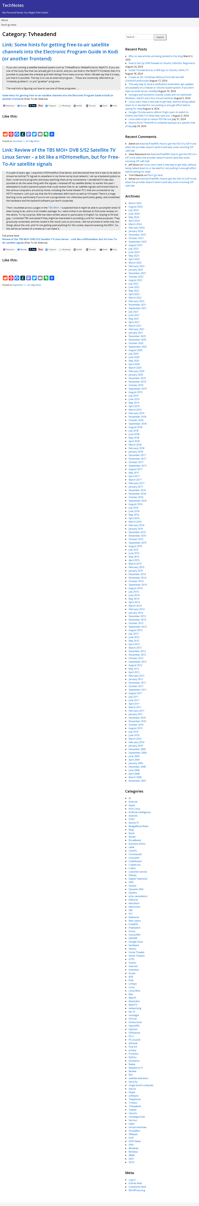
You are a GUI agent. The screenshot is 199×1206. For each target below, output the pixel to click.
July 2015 (133, 549)
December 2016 (137, 490)
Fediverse (134, 917)
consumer (134, 857)
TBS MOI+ (53, 207)
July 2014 (133, 591)
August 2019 (135, 392)
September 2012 (138, 661)
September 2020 (138, 346)
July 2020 (133, 353)
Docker (133, 885)
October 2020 (136, 343)
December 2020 (137, 336)
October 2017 (136, 462)
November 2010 (137, 721)
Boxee (132, 836)
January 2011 (136, 714)
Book (131, 833)
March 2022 (135, 297)
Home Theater (137, 952)
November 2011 (137, 682)
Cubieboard (135, 861)
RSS (131, 1074)
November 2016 (137, 493)
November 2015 (137, 535)
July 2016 (133, 507)
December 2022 (137, 273)
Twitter (133, 1109)
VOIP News (135, 1141)
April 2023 (134, 259)
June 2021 (134, 315)
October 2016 (136, 497)
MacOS (132, 997)
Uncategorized (137, 1116)
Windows (134, 1148)
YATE (131, 1162)
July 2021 (133, 311)
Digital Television (138, 878)
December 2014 (137, 574)
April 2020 (134, 364)
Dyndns (133, 892)
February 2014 (136, 609)
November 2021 (137, 304)
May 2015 (134, 556)
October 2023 (136, 238)
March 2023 (135, 262)
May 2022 (134, 290)
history (132, 948)
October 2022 (136, 276)
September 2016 (138, 500)
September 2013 (138, 626)
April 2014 (134, 602)
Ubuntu (133, 1113)
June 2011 (134, 700)
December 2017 (137, 455)
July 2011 (133, 696)
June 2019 (134, 399)
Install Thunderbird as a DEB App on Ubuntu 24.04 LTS (159, 70)
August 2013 (135, 630)
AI (130, 798)
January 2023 (136, 269)
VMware (133, 1134)
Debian (133, 875)
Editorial (133, 899)
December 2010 (137, 717)
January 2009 (136, 763)
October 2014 (136, 581)
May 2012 (134, 668)
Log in (132, 1179)
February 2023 (136, 266)
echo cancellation (138, 896)
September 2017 (138, 465)
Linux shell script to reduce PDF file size (150, 119)
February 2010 (136, 742)
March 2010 (135, 738)
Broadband (135, 840)
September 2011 (138, 689)
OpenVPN (134, 1025)
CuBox (132, 868)
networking (135, 1008)
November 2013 (137, 619)
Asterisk (133, 815)
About (4, 20)
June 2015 (134, 553)
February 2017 (136, 483)
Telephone (135, 1099)
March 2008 (135, 777)
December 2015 (137, 532)
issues (132, 973)
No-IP (132, 1011)
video (131, 1123)
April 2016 (134, 518)
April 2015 (134, 560)
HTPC (132, 959)
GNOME (133, 938)
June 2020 (134, 357)
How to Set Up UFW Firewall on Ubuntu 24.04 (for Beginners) (162, 63)
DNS (131, 882)
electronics (134, 906)
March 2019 (135, 409)
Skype (132, 1092)
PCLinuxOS (135, 1039)
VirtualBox (134, 1130)
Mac (131, 994)
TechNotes (13, 5)
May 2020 (134, 360)
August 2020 (135, 350)
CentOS (133, 850)
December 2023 (137, 234)
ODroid (133, 1018)
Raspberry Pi (136, 1067)
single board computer (141, 1085)
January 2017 (136, 486)
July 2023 (133, 248)
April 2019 (134, 406)
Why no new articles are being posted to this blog (156, 56)
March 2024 (135, 224)
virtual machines (138, 1127)
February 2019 (136, 413)
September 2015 (138, 542)
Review (132, 1071)
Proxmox (133, 1053)
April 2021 (134, 322)
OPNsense (134, 1032)
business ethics (137, 843)
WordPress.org (137, 1190)
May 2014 (134, 598)
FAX (131, 910)
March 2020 (135, 367)
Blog (131, 829)
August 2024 (135, 206)
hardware (134, 945)
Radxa (132, 1064)
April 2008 (134, 773)
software (133, 1095)
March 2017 (135, 479)
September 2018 (138, 423)
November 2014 (137, 577)
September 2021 (138, 308)
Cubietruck (135, 864)
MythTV (133, 1004)
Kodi (131, 980)
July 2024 (133, 210)
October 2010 (136, 724)
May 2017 (134, 472)
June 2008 (134, 770)
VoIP (131, 1137)
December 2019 (137, 378)
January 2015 (136, 570)
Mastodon (134, 1001)
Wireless (133, 1151)
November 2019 (137, 381)
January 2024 (136, 231)
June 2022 (134, 287)
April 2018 (134, 441)
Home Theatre (137, 955)
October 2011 (136, 686)
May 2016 (134, 514)
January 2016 (136, 528)
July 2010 (133, 731)
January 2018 (136, 451)
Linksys (133, 983)
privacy (132, 1050)
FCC (131, 913)
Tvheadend (135, 1106)
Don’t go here (8, 24)
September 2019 (138, 388)
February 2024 (136, 227)
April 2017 (134, 476)
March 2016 (135, 521)
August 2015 (135, 546)
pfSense (133, 1043)
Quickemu (134, 1060)
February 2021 (136, 329)
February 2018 (136, 448)
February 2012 (136, 675)
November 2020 (137, 339)
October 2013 (136, 623)
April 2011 (134, 703)
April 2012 (134, 672)
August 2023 (135, 245)
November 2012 (137, 654)
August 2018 (135, 427)
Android (133, 801)
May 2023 (134, 255)
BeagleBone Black (138, 826)
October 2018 (136, 420)
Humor (132, 962)
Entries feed (135, 1183)
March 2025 (135, 203)
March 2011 (135, 707)
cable (131, 847)
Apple (132, 805)
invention (134, 969)
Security (133, 1081)
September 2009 (138, 752)
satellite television (138, 1078)
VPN (131, 1144)
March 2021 (135, 325)
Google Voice (136, 941)
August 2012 (135, 665)
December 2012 (137, 651)
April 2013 (134, 644)
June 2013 (134, 637)
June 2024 (134, 213)
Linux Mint (134, 990)
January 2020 (136, 374)
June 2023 (134, 252)
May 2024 (134, 217)
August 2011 (135, 693)
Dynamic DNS (136, 889)
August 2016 (135, 504)
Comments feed (137, 1186)
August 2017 (135, 469)
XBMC (132, 1155)
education (134, 903)
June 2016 (134, 511)
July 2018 (133, 430)
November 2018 (137, 416)
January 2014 (136, 612)
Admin (36, 141)
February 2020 (136, 371)
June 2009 (134, 756)
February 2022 (136, 301)
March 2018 (135, 444)
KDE (131, 976)
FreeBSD (133, 924)
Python (133, 1057)
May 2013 (134, 640)
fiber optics (135, 920)
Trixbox (133, 1102)
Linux (132, 987)
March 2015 (135, 563)
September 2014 (138, 584)
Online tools (135, 1022)
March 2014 (135, 605)
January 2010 (136, 745)
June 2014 (134, 595)
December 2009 (137, 749)
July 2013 (133, 633)
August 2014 (135, 588)
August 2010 (135, 728)
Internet (133, 966)
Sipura (132, 1088)
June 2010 (134, 735)
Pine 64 (133, 1046)
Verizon (133, 1120)
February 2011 (136, 710)
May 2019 (134, 402)
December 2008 (137, 766)
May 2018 (134, 437)
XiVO (131, 1158)
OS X (131, 1036)
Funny (132, 931)
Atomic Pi (134, 822)
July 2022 (133, 283)
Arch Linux (134, 808)
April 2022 (134, 294)
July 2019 (133, 395)
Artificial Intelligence (140, 812)
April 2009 (134, 759)
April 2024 (134, 220)
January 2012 (136, 679)
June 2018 (134, 434)
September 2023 (138, 241)
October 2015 (136, 539)
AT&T (132, 819)
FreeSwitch (134, 927)
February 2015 (136, 567)
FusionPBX (134, 934)
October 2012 (136, 658)
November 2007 (137, 780)
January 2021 (136, 332)
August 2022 (135, 280)
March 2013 (135, 647)
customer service (138, 871)
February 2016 (136, 525)
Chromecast (135, 854)
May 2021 (134, 318)
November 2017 (137, 458)
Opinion (133, 1029)
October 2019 (136, 385)
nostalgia (134, 1015)
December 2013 (137, 616)
